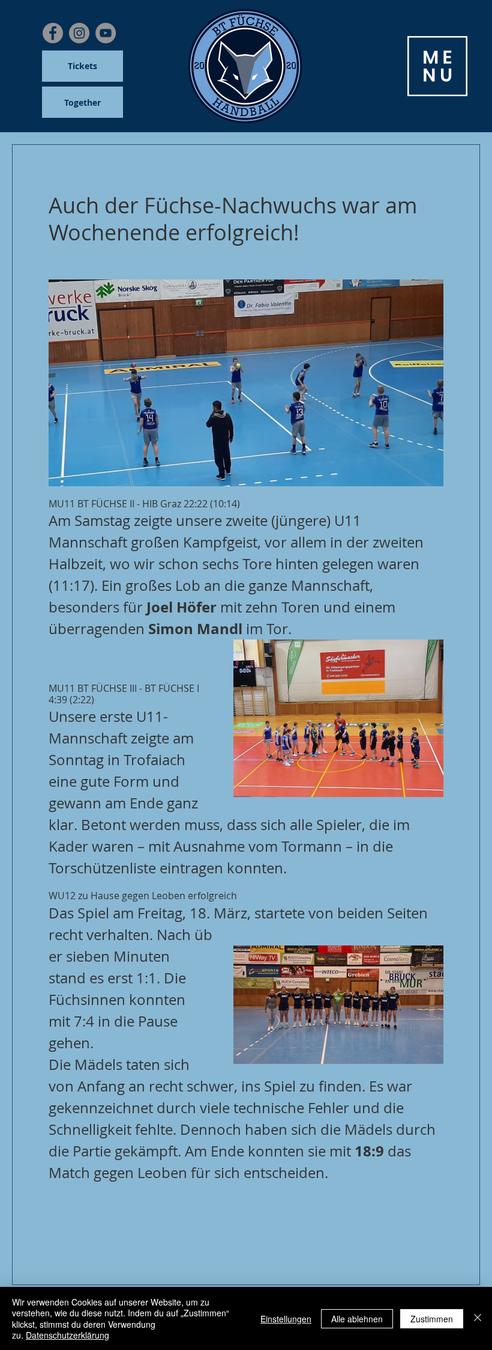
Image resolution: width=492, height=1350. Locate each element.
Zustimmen (431, 1319)
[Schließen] (477, 1318)
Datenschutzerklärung (67, 1335)
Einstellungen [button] (285, 1319)
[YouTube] (105, 33)
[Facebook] (53, 33)
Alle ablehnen (357, 1319)
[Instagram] (79, 33)
